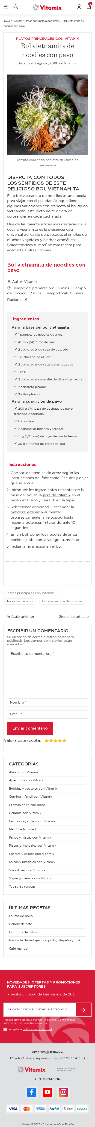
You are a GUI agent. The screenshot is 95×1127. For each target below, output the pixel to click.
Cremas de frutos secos (27, 805)
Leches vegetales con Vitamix (32, 821)
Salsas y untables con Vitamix (32, 862)
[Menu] (6, 7)
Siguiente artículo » (75, 616)
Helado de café (20, 924)
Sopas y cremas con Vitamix (31, 878)
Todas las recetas (19, 601)
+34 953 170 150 (72, 1058)
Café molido (18, 948)
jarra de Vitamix (57, 495)
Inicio (6, 21)
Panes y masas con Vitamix (30, 837)
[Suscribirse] (83, 1009)
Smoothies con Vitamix (27, 870)
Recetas (17, 21)
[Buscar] (16, 7)
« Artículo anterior (18, 616)
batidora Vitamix (25, 512)
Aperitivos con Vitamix (27, 780)
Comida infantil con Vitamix (31, 796)
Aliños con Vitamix (24, 772)
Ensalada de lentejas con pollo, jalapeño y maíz (45, 940)
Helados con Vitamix (25, 813)
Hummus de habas (23, 932)
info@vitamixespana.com (34, 1058)
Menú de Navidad (22, 829)
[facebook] (31, 1092)
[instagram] (63, 1092)
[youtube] (47, 1092)
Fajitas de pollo (21, 916)
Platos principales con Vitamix (42, 21)
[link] (79, 7)
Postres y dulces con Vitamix (31, 854)
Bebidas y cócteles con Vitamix (33, 788)
